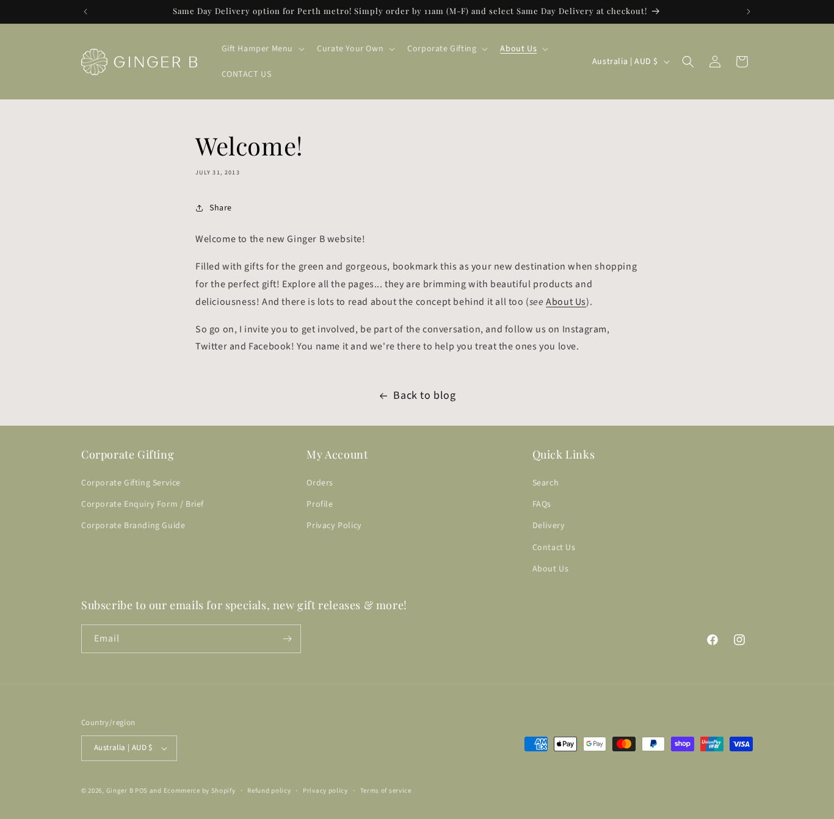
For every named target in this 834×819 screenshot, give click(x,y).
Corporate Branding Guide (133, 526)
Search (545, 483)
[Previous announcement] (85, 11)
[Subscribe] (287, 638)
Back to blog (424, 395)
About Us (566, 302)
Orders (319, 483)
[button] (262, 49)
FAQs (541, 504)
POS (141, 790)
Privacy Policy (333, 526)
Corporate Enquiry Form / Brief (142, 504)
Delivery (548, 526)
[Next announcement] (748, 11)
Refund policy (269, 790)
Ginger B (120, 790)
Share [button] (220, 208)
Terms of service (386, 790)
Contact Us (554, 548)
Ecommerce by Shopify (200, 790)
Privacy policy (325, 790)
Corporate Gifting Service (131, 483)
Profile (319, 504)
